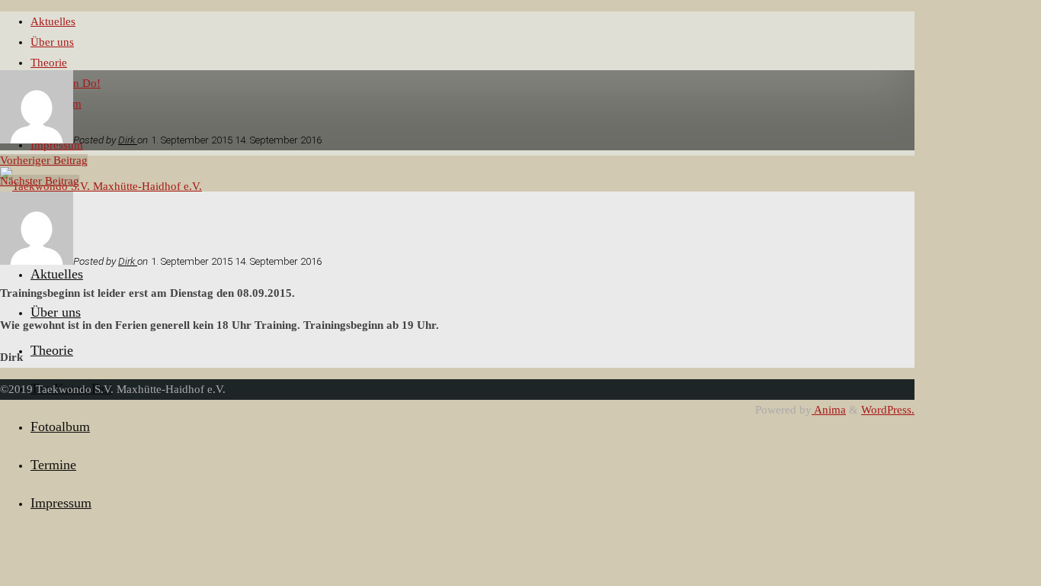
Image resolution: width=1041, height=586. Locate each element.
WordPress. (887, 410)
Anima (829, 410)
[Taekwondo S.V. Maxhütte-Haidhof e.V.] (101, 186)
